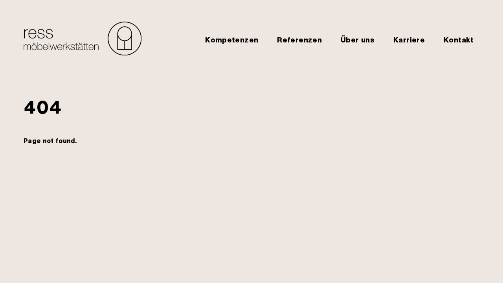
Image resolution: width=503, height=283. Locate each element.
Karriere (409, 40)
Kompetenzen (231, 40)
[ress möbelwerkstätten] (82, 51)
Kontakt (459, 40)
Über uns (357, 40)
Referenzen (299, 40)
